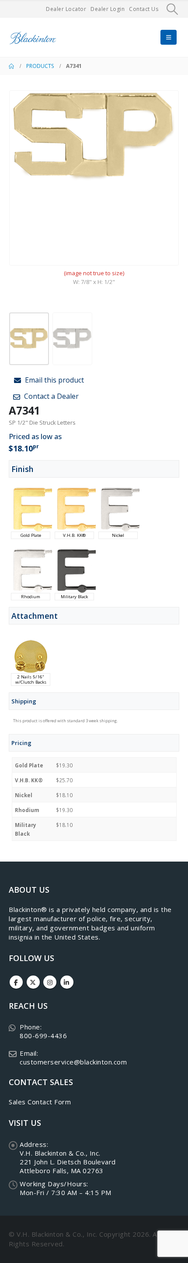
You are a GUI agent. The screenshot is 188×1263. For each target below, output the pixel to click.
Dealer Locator (66, 9)
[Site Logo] (33, 37)
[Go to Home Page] (11, 66)
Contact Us (143, 9)
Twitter (33, 982)
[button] (172, 9)
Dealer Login (108, 9)
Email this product (53, 380)
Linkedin (66, 982)
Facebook (16, 982)
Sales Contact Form (40, 1101)
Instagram (49, 982)
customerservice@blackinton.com (73, 1061)
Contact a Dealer (50, 396)
